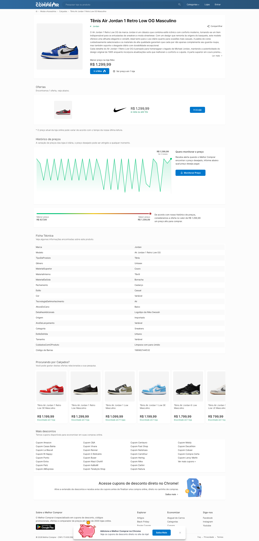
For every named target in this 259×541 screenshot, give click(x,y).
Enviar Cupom (144, 525)
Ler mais (216, 55)
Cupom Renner (90, 450)
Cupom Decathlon (186, 446)
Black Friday (143, 521)
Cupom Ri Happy (44, 454)
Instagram (208, 521)
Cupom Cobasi (185, 450)
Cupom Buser (89, 457)
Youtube (207, 525)
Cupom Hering (138, 457)
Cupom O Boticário (92, 454)
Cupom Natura (138, 469)
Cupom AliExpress (45, 469)
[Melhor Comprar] (48, 4)
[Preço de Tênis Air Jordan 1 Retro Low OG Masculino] (63, 109)
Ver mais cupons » (187, 461)
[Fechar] (181, 532)
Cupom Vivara (90, 446)
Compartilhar (216, 26)
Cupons (171, 525)
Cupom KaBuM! (90, 465)
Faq (199, 537)
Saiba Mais (161, 532)
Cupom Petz (42, 465)
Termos (220, 537)
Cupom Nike (137, 461)
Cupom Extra (42, 461)
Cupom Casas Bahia (45, 446)
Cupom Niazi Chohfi (93, 461)
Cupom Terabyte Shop (94, 469)
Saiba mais (170, 494)
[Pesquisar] (179, 4)
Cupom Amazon (43, 442)
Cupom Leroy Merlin (188, 457)
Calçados (63, 11)
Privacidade (209, 537)
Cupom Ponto (42, 457)
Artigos (140, 518)
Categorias (172, 521)
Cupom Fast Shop (139, 446)
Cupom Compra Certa (188, 454)
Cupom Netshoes (139, 450)
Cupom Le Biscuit (44, 450)
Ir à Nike (98, 71)
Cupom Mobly (185, 442)
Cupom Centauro (139, 442)
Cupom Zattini (137, 465)
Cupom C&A (89, 442)
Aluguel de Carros (176, 518)
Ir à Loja (197, 109)
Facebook (208, 518)
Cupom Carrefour (139, 454)
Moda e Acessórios (48, 11)
